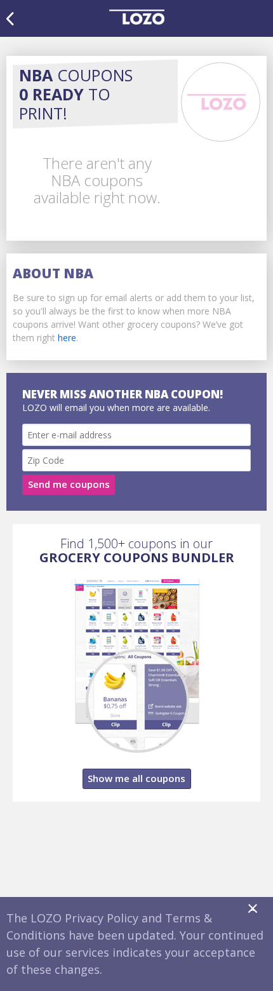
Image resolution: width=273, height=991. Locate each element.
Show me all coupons (136, 778)
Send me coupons (69, 484)
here (67, 338)
